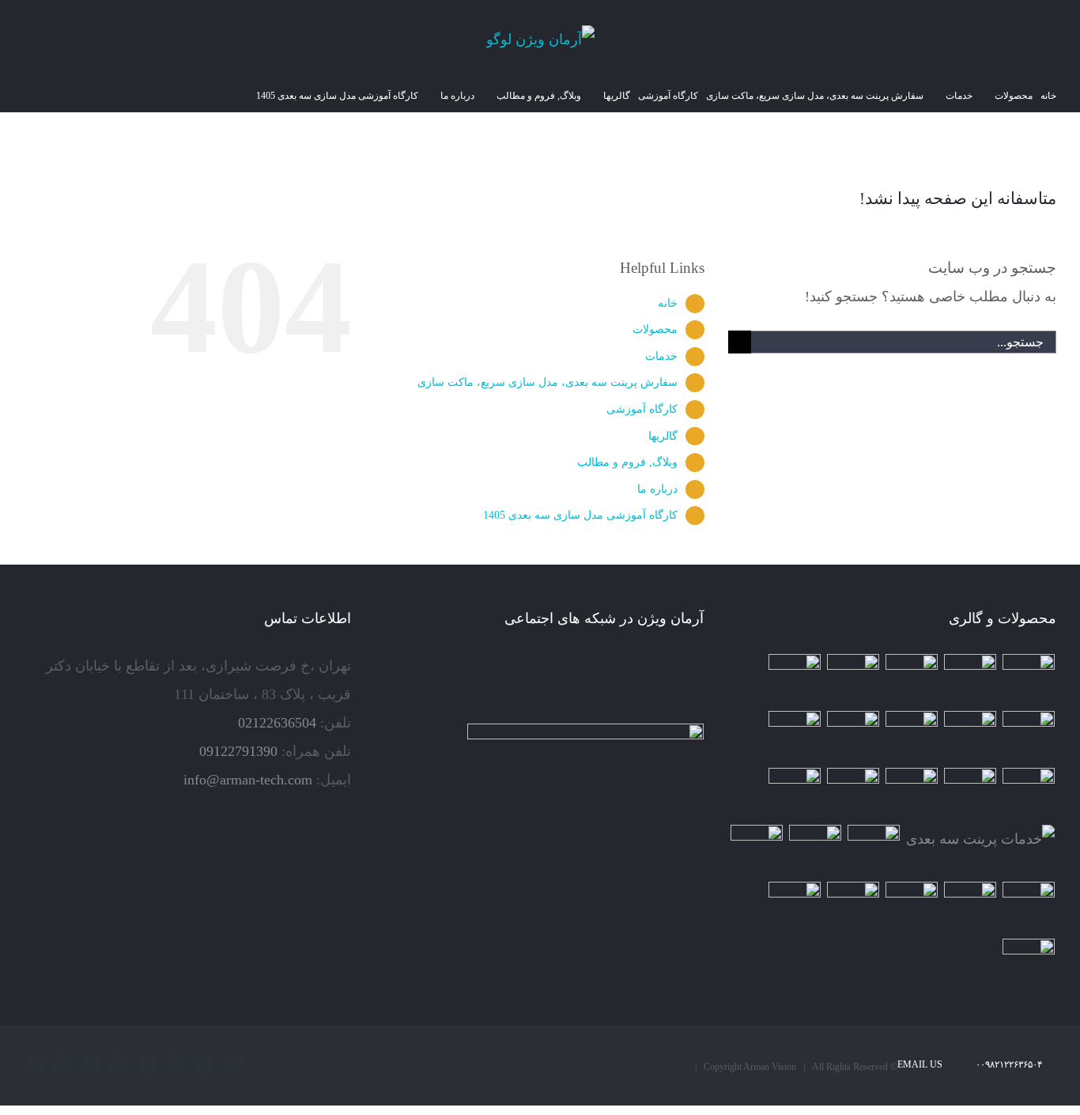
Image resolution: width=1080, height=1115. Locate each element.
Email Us (922, 1064)
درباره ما (657, 489)
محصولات (655, 329)
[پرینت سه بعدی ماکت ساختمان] (874, 850)
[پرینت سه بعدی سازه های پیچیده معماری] (853, 680)
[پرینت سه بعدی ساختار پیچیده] (912, 793)
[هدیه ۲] (912, 737)
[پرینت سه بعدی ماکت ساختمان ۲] (980, 839)
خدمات (661, 356)
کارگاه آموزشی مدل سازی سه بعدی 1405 (580, 515)
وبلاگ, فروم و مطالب (627, 462)
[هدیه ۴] (970, 737)
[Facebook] (699, 666)
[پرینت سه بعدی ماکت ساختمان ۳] (853, 793)
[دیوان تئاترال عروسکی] (815, 850)
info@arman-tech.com (247, 780)
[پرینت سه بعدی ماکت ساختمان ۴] (1029, 793)
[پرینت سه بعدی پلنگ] (795, 793)
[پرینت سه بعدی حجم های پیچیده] (912, 680)
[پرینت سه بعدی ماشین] (853, 907)
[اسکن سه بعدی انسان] (1029, 680)
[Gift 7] (970, 680)
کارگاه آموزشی (642, 409)
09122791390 (238, 751)
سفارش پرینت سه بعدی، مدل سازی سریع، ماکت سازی (547, 382)
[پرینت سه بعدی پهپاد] (1029, 907)
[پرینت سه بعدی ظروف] (970, 793)
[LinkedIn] (654, 666)
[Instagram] (677, 666)
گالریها (663, 436)
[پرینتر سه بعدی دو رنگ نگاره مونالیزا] (1029, 737)
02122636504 (277, 723)
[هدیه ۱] (853, 737)
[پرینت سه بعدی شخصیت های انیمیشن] (795, 737)
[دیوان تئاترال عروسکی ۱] (757, 850)
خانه (668, 303)
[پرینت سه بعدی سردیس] (795, 680)
